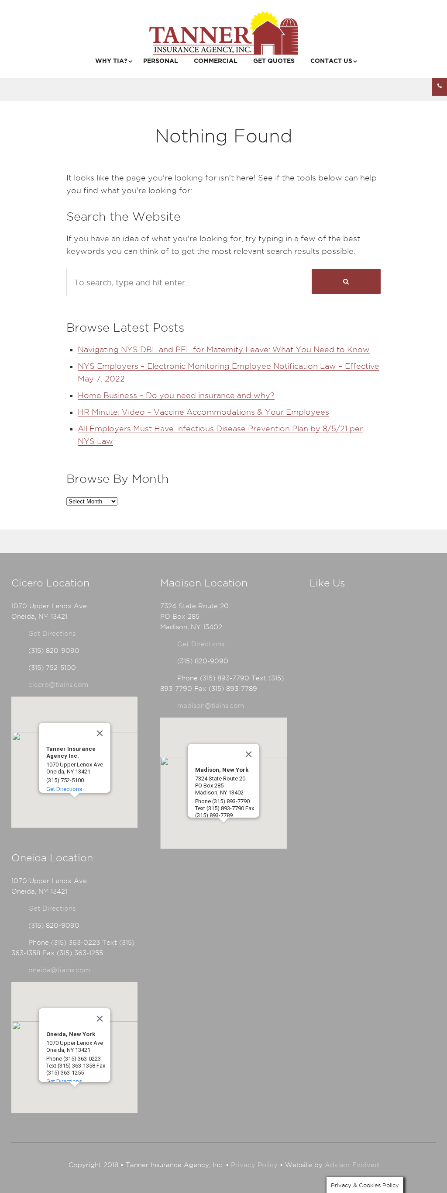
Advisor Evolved (352, 1165)
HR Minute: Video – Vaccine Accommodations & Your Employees (203, 412)
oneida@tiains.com (59, 970)
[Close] (99, 733)
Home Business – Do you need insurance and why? (176, 395)
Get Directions (52, 633)
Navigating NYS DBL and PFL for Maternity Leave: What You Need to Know (224, 349)
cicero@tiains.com (58, 684)
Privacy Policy (254, 1165)
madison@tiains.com (210, 705)
